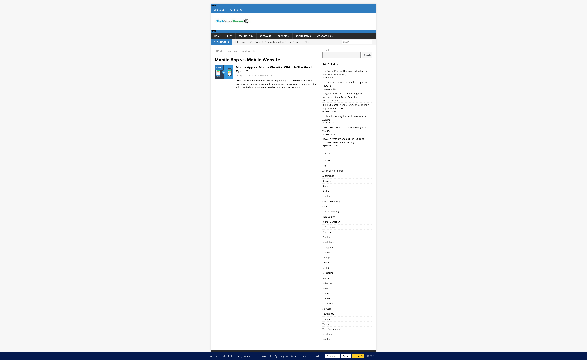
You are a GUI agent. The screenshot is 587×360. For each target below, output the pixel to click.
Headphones (328, 242)
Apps (229, 36)
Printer (325, 293)
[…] (300, 87)
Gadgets (282, 36)
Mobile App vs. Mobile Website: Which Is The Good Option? (274, 69)
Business (327, 191)
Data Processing (330, 211)
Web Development (331, 329)
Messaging (327, 272)
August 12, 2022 (245, 75)
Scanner (326, 298)
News (325, 288)
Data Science (329, 216)
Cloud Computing (331, 201)
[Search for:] (357, 41)
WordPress (327, 339)
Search (325, 50)
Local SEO (327, 262)
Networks (327, 283)
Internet (326, 252)
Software (265, 36)
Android (326, 160)
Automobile (328, 175)
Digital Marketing (331, 221)
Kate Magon (262, 75)
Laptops (326, 257)
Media (325, 267)
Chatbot (326, 196)
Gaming (326, 237)
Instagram (327, 247)
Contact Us (219, 10)
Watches (326, 324)
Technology (246, 36)
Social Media (303, 36)
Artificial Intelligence (332, 170)
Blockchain (327, 180)
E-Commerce (328, 227)
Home (217, 36)
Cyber (325, 206)
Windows (327, 334)
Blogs (325, 186)
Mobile (325, 278)
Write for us (236, 10)
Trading (326, 318)
